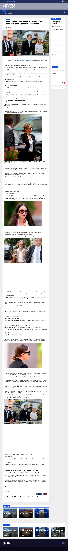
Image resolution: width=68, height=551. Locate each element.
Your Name (54, 42)
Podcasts (23, 10)
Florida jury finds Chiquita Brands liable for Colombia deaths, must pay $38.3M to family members (36, 498)
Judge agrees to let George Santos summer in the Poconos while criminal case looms (16, 497)
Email (53, 48)
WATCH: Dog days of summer (41, 512)
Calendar (30, 10)
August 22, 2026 (8, 533)
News (17, 10)
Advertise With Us (48, 10)
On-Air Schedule (38, 10)
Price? (53, 60)
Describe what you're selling (58, 29)
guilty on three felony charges (25, 60)
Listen (12, 10)
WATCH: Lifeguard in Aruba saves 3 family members (10, 513)
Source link (6, 491)
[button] (62, 12)
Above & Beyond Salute (9, 13)
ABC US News (6, 510)
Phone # (54, 54)
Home (8, 10)
